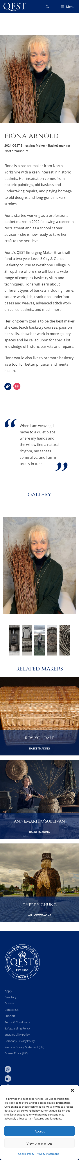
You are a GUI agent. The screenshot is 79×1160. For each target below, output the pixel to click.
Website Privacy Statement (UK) (24, 1047)
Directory (10, 997)
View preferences (39, 1143)
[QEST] (14, 6)
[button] (72, 1090)
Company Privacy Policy (20, 1041)
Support (10, 1016)
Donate (9, 1003)
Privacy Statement (47, 1154)
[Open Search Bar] (47, 6)
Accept (40, 1131)
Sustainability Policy (17, 1035)
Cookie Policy (26, 1154)
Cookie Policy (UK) (16, 1053)
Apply (8, 991)
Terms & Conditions (17, 1022)
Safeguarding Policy (17, 1028)
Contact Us (11, 1010)
